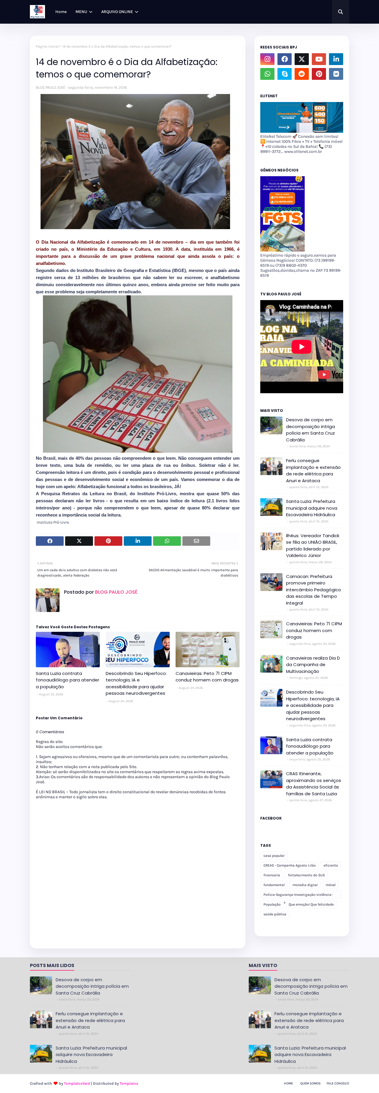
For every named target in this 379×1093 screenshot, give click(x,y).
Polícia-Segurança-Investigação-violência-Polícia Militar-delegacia (298, 896)
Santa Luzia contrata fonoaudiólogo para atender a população (67, 680)
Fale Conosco (338, 1083)
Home (288, 1083)
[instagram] (267, 59)
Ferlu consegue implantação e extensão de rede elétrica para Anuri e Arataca (313, 470)
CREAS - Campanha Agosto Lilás (290, 865)
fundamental (274, 885)
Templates (129, 1083)
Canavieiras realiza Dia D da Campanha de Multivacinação (313, 664)
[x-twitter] (302, 59)
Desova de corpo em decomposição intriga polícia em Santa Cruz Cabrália (310, 430)
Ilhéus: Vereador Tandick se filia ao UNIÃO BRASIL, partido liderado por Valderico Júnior (312, 545)
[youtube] (319, 59)
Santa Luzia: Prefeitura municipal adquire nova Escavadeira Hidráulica (311, 508)
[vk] (336, 74)
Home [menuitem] (61, 11)
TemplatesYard (77, 1083)
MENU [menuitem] (81, 11)
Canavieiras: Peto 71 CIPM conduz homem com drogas (207, 676)
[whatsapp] (267, 74)
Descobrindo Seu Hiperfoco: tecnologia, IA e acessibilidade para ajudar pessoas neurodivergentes (136, 683)
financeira (272, 875)
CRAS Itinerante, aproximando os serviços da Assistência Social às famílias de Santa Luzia (313, 783)
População (272, 904)
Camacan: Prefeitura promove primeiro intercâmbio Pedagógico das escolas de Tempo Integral (313, 589)
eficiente (331, 865)
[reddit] (302, 74)
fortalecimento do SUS (306, 875)
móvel (330, 885)
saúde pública (275, 914)
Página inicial (47, 46)
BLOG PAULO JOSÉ (50, 87)
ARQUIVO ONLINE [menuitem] (117, 11)
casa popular (274, 856)
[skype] (284, 74)
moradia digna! (305, 885)
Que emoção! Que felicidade (311, 904)
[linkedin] (336, 59)
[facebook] (284, 59)
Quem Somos (310, 1083)
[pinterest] (319, 74)
